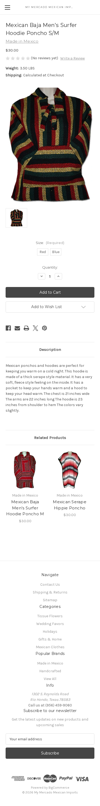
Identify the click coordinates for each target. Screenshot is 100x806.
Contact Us (50, 584)
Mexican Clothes (50, 647)
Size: (50, 243)
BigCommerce (59, 787)
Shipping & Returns (50, 592)
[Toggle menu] (7, 7)
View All (50, 679)
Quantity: (50, 267)
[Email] (17, 328)
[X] (35, 328)
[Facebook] (8, 328)
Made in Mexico (50, 663)
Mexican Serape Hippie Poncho (69, 504)
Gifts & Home (50, 639)
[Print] (26, 328)
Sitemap (50, 600)
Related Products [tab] (50, 437)
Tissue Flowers (50, 616)
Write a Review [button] (72, 58)
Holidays (50, 631)
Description (50, 349)
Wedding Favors (50, 624)
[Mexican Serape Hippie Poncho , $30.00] (69, 470)
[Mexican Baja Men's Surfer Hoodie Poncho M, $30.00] (25, 470)
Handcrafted (50, 671)
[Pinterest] (44, 328)
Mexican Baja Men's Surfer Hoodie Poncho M (25, 507)
